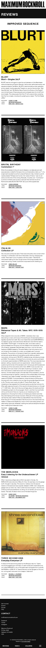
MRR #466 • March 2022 (16, 103)
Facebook (4, 620)
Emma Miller (13, 264)
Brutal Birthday (11, 164)
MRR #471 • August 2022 (16, 411)
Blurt (4, 77)
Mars (4, 328)
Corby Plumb (13, 100)
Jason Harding (13, 184)
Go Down (12, 495)
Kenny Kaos (12, 494)
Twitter (3, 622)
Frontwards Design (25, 641)
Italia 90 (6, 248)
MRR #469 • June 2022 (15, 187)
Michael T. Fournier (15, 574)
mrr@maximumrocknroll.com (9, 617)
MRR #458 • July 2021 (15, 577)
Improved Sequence (15, 102)
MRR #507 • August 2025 (16, 267)
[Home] (23, 7)
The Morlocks (9, 472)
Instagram (4, 624)
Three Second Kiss (12, 558)
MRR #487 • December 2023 (17, 497)
